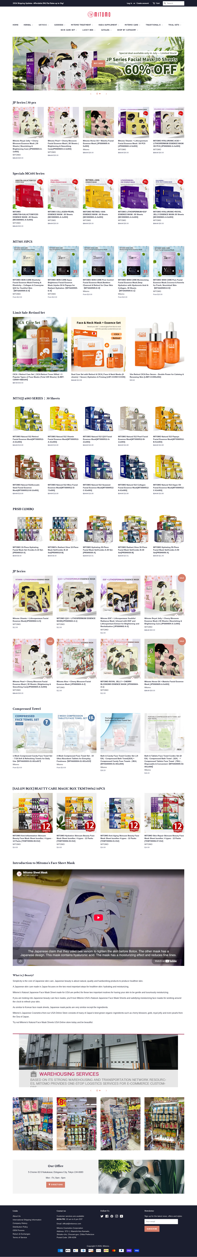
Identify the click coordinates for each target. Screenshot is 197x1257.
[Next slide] (106, 94)
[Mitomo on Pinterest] (111, 1217)
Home (15, 25)
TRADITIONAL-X (153, 25)
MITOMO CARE (132, 25)
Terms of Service (20, 1237)
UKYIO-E (43, 25)
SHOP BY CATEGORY (127, 30)
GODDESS (59, 25)
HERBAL (28, 25)
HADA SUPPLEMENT (108, 25)
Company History (20, 1223)
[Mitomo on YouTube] (121, 1217)
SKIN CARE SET (68, 30)
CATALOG (105, 30)
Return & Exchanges (21, 1234)
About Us (17, 1216)
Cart (158, 3)
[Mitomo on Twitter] (102, 1217)
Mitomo (106, 1246)
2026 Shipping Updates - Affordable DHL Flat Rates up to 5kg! (38, 3)
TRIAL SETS (174, 25)
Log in (129, 3)
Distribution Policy (20, 1227)
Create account (143, 3)
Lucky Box (88, 30)
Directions (57, 1184)
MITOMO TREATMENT (81, 25)
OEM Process (18, 1230)
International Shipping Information (27, 1220)
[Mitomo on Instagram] (116, 1217)
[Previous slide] (91, 94)
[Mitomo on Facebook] (106, 1217)
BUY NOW (98, 63)
